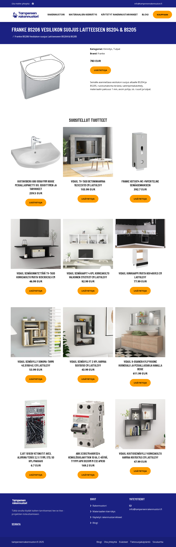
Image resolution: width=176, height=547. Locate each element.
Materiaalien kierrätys (83, 14)
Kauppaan (162, 14)
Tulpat (116, 49)
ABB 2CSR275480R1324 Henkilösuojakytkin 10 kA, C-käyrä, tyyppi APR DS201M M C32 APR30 (88, 457)
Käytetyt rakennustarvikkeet (119, 14)
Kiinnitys (107, 49)
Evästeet (123, 541)
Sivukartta (158, 541)
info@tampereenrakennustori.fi (148, 3)
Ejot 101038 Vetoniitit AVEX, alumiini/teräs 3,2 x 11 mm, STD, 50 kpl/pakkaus (35, 457)
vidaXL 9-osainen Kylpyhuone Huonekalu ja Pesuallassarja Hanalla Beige (140, 365)
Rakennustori (56, 14)
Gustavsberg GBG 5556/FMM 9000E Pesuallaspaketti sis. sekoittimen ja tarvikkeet (36, 185)
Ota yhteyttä (110, 541)
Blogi (145, 14)
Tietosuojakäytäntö (140, 541)
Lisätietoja (100, 70)
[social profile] (33, 3)
